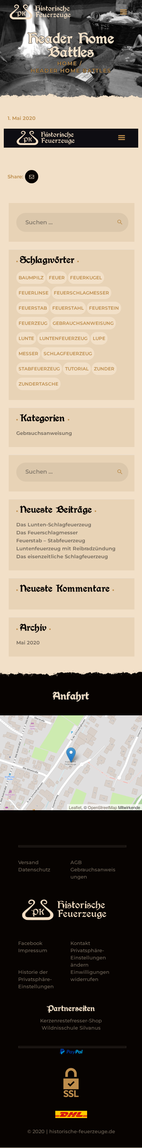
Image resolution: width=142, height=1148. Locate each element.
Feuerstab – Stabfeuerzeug (50, 540)
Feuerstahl (68, 308)
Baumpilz (31, 277)
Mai (28, 642)
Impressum (32, 950)
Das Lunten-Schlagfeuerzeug (53, 524)
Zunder (104, 369)
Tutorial (77, 369)
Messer (28, 353)
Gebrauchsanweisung (83, 323)
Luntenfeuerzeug (63, 338)
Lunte (26, 338)
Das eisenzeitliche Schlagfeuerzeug (62, 556)
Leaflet (75, 807)
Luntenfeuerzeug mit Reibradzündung (65, 548)
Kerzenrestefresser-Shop (71, 1020)
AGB (76, 862)
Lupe (99, 338)
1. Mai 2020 (22, 118)
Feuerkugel (86, 277)
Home (67, 63)
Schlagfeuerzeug (68, 353)
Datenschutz (34, 869)
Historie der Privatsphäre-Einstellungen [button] (36, 979)
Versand (28, 862)
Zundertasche (38, 384)
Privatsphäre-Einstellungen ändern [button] (88, 957)
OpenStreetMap (102, 807)
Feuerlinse (33, 293)
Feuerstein (104, 308)
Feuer (57, 277)
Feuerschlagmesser (81, 293)
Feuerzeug (33, 323)
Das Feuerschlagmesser (47, 532)
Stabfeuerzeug (39, 369)
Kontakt (80, 943)
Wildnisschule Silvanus (71, 1028)
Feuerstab (33, 308)
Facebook (30, 943)
